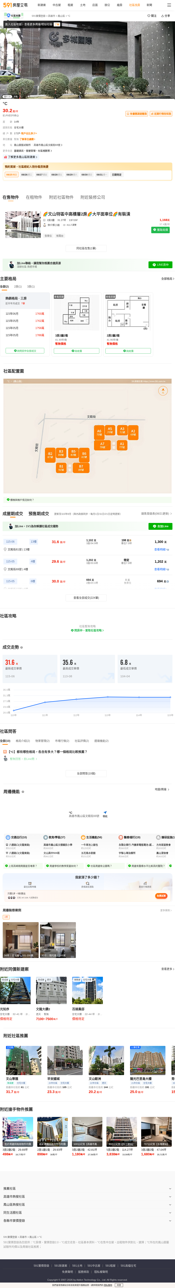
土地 (82, 5)
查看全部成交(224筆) (86, 597)
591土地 (77, 1265)
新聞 (149, 5)
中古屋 (57, 5)
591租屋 (110, 1265)
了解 (57, 24)
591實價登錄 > (40, 16)
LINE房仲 (163, 264)
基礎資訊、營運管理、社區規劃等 (32, 150)
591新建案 (60, 1265)
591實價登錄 (41, 1265)
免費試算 (161, 895)
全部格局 (166, 278)
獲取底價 (162, 229)
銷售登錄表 (155, 513)
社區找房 (134, 5)
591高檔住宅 (128, 1265)
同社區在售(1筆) (86, 248)
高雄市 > (52, 16)
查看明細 (159, 549)
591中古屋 (94, 1265)
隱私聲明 (108, 1285)
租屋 (70, 5)
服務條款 (83, 1271)
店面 (95, 5)
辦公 (107, 5)
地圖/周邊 (161, 789)
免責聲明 (67, 1271)
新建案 (42, 5)
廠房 (119, 5)
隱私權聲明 (101, 1271)
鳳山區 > (62, 16)
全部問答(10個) (86, 773)
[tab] (13, 513)
